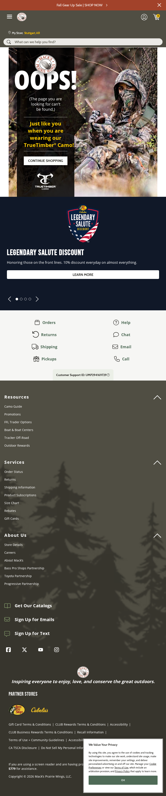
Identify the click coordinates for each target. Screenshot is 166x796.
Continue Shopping (45, 161)
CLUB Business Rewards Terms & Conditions (41, 732)
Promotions (12, 414)
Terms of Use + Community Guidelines (36, 740)
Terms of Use (121, 767)
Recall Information (90, 732)
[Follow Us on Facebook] (9, 650)
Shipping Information (19, 487)
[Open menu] (9, 16)
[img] (156, 16)
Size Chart (11, 503)
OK (123, 780)
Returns (49, 334)
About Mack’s (13, 560)
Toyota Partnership (18, 576)
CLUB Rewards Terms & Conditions (80, 724)
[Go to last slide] (9, 299)
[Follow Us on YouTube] (42, 650)
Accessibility (119, 724)
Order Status (13, 472)
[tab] (17, 299)
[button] (159, 5)
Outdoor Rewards (17, 445)
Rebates (10, 511)
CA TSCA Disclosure (23, 748)
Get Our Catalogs (33, 606)
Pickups (49, 358)
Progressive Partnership (21, 584)
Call (125, 358)
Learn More (83, 275)
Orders (49, 322)
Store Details (13, 545)
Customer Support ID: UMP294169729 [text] (81, 375)
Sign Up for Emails (34, 619)
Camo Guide (13, 406)
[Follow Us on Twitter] (25, 650)
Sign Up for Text (32, 633)
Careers (10, 552)
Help (125, 322)
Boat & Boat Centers (18, 430)
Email (125, 346)
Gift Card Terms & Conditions (30, 724)
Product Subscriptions (20, 495)
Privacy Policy (122, 771)
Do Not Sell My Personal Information (67, 748)
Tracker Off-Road (16, 438)
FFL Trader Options (18, 422)
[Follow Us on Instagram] (58, 650)
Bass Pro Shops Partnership (24, 568)
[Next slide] (37, 299)
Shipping (48, 346)
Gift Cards (11, 518)
